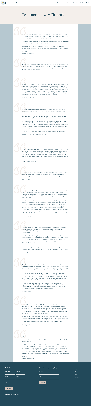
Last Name (18, 371)
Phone (17, 376)
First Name (7, 371)
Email (6, 376)
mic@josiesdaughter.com (13, 394)
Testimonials (77, 377)
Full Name (41, 371)
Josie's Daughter (11, 3)
